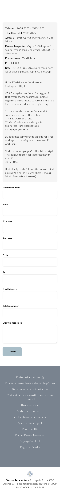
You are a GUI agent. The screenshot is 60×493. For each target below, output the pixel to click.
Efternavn (7, 221)
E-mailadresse (10, 289)
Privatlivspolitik (30, 429)
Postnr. (6, 255)
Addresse (7, 238)
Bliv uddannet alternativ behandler (30, 389)
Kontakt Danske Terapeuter (30, 435)
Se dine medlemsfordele (30, 411)
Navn (5, 204)
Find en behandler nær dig (30, 377)
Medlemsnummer (11, 187)
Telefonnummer (11, 306)
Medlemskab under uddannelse (30, 417)
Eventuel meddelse (12, 322)
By (4, 272)
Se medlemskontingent (30, 423)
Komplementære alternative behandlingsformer (30, 383)
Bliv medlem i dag (30, 404)
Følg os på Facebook (30, 441)
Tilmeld (12, 351)
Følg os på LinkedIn (30, 447)
